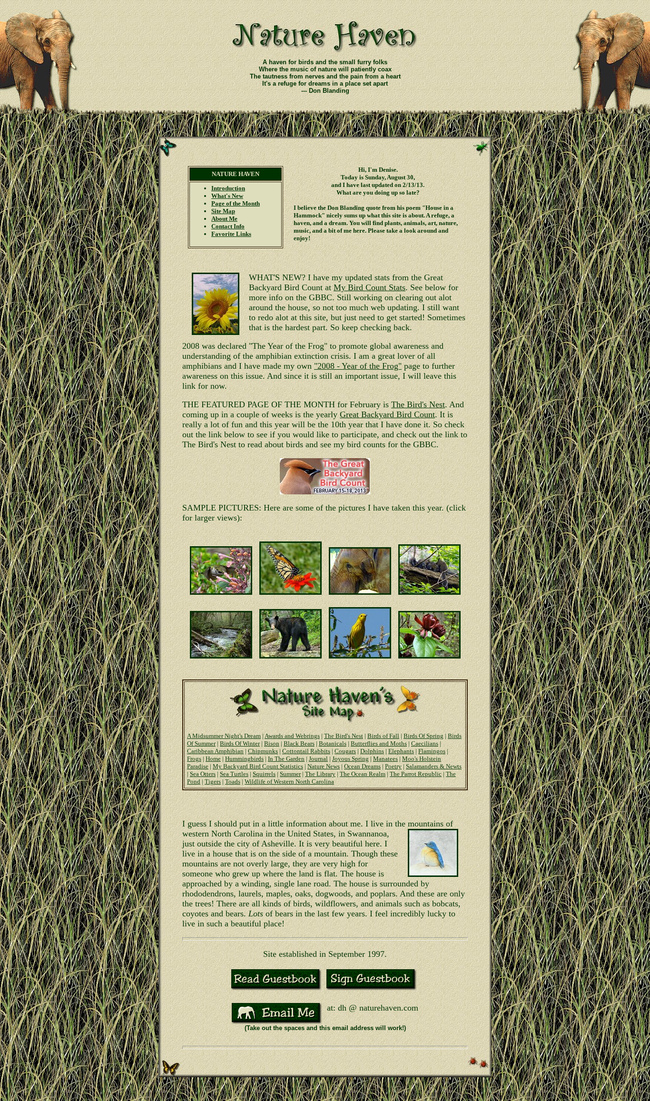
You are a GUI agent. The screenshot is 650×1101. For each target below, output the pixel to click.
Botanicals (332, 743)
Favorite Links (231, 233)
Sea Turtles (234, 773)
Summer (290, 773)
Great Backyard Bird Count (387, 414)
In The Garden (286, 758)
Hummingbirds (244, 758)
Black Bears (299, 743)
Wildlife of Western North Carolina (289, 781)
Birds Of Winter (240, 743)
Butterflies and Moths (379, 743)
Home (213, 758)
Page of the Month (235, 203)
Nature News (323, 766)
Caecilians (424, 743)
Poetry (393, 766)
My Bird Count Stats (369, 287)
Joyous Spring (350, 758)
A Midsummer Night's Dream (224, 735)
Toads (232, 781)
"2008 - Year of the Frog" (358, 366)
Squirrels (264, 773)
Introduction (228, 188)
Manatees (385, 758)
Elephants (401, 751)
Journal (318, 758)
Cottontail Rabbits (306, 751)
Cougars (345, 751)
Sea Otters (203, 773)
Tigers (213, 781)
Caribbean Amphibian (215, 751)
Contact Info (228, 226)
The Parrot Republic (416, 773)
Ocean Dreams (362, 766)
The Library (320, 773)
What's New (227, 195)
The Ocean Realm (362, 773)
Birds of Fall (383, 735)
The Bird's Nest (418, 404)
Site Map (223, 211)
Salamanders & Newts (434, 766)
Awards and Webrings (292, 735)
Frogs (194, 758)
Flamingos (431, 751)
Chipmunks (263, 751)
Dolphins (372, 751)
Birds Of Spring (423, 735)
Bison (271, 743)
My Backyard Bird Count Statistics (258, 766)
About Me (224, 218)
